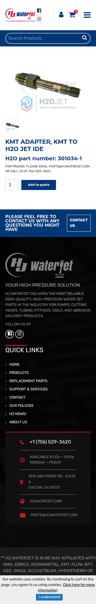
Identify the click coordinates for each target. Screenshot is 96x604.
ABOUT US (18, 422)
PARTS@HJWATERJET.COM (69, 166)
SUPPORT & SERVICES (28, 389)
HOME (14, 365)
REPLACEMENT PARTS (28, 381)
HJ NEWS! (17, 414)
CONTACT (17, 398)
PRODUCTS (19, 373)
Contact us (79, 223)
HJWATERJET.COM (46, 501)
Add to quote (38, 185)
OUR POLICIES (21, 406)
